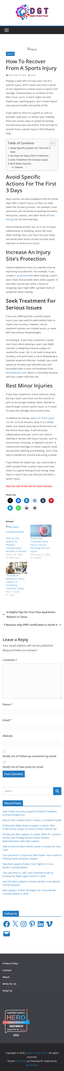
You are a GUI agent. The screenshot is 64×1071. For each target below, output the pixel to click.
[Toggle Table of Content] (51, 143)
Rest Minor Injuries (20, 163)
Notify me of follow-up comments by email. (30, 756)
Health (10, 54)
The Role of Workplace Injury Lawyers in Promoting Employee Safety (15, 582)
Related (18, 167)
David (33, 75)
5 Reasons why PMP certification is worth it (30, 625)
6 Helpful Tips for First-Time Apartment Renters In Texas (31, 614)
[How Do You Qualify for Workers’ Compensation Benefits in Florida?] (16, 531)
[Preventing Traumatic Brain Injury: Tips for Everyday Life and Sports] (41, 531)
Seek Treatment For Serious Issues (29, 159)
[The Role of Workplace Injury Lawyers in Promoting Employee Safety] (16, 568)
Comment (10, 660)
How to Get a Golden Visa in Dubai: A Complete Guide (32, 820)
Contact (7, 970)
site (30, 486)
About (6, 977)
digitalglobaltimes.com (16, 1022)
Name (7, 704)
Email (7, 720)
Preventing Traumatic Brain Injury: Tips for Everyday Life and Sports (40, 545)
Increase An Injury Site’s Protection (29, 155)
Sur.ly (22, 1029)
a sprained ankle (24, 275)
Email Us (7, 990)
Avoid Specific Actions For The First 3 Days (30, 149)
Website (8, 736)
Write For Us (9, 983)
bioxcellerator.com (16, 372)
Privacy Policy (10, 963)
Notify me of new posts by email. (23, 767)
